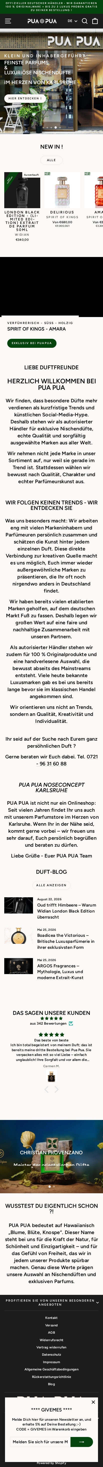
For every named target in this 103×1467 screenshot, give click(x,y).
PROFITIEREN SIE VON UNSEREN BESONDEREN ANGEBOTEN (50, 1303)
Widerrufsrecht (52, 1340)
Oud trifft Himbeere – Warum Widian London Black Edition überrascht (66, 911)
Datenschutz (51, 1354)
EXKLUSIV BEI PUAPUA (32, 343)
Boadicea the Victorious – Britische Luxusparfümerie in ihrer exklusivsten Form (66, 941)
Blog (51, 1384)
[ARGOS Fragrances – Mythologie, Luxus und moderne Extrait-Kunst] (18, 966)
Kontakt (51, 1318)
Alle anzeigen (51, 885)
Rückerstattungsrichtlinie (51, 1377)
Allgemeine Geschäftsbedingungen (51, 1369)
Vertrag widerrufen (51, 1347)
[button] (47, 1089)
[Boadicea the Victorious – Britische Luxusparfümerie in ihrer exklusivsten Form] (18, 936)
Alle (51, 160)
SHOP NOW (51, 1178)
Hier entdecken (51, 93)
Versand (51, 1325)
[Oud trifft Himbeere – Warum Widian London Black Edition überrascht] (18, 905)
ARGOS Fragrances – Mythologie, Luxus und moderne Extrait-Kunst (60, 971)
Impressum (51, 1362)
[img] (51, 1018)
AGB (51, 1332)
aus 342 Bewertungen (48, 1023)
